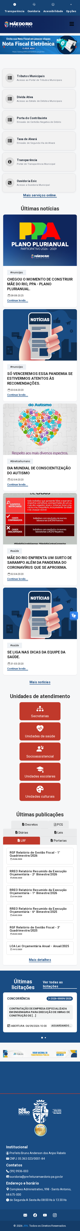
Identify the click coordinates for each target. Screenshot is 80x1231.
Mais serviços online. (40, 195)
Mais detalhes (40, 960)
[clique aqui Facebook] (35, 1215)
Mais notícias (40, 682)
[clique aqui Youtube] (45, 1215)
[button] (42, 1037)
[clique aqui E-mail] (25, 1215)
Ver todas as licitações (53, 984)
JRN (25, 1225)
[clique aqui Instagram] (54, 1215)
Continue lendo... (17, 300)
